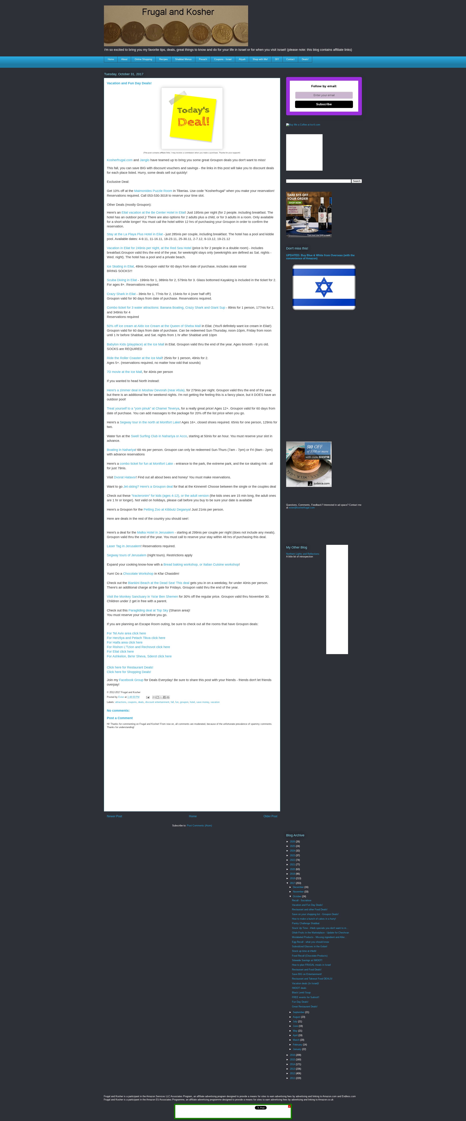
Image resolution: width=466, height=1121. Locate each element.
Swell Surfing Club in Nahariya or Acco (159, 436)
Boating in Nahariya (121, 450)
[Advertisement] (170, 840)
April (295, 1035)
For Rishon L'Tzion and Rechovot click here (138, 647)
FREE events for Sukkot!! (305, 997)
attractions (120, 702)
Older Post (270, 816)
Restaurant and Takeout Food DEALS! (312, 978)
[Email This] (154, 697)
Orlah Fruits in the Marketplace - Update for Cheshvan (320, 932)
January (297, 1049)
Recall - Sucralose (301, 900)
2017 (293, 883)
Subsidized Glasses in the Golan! (309, 946)
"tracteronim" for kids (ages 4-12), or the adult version (170, 495)
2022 (293, 860)
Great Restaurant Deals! (304, 1006)
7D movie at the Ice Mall (124, 372)
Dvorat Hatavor (125, 477)
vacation (215, 702)
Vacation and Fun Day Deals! (307, 905)
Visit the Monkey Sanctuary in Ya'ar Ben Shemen (142, 596)
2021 (293, 864)
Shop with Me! (260, 59)
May (295, 1030)
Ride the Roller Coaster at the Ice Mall (134, 358)
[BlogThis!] (157, 697)
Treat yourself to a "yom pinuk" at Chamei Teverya (143, 408)
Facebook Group (131, 680)
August (297, 1017)
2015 (293, 1059)
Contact (290, 59)
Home (111, 59)
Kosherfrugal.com (120, 160)
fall (172, 702)
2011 (293, 1078)
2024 (293, 850)
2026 (293, 841)
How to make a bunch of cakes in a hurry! (314, 918)
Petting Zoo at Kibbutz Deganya (167, 509)
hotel (192, 702)
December (298, 887)
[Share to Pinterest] (168, 697)
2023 (293, 855)
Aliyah (242, 59)
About (124, 59)
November (298, 891)
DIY (277, 59)
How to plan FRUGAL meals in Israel (311, 964)
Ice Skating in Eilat (120, 266)
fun (177, 702)
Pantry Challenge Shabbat (305, 923)
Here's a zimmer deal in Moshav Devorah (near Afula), (146, 390)
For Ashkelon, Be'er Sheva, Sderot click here (139, 656)
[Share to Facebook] (164, 697)
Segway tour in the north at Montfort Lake (150, 422)
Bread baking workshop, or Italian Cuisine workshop (201, 564)
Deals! (305, 59)
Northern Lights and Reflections (302, 553)
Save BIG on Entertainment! (307, 974)
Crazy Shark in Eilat (122, 294)
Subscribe (324, 104)
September (299, 1012)
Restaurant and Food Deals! (306, 969)
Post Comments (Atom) (199, 825)
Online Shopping (143, 59)
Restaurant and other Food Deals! (309, 909)
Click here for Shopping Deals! (129, 672)
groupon (184, 702)
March (296, 1040)
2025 (293, 846)
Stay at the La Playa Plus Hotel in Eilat (135, 234)
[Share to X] (161, 697)
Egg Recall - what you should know (310, 942)
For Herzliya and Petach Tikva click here (136, 638)
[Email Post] (147, 697)
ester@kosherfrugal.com (302, 507)
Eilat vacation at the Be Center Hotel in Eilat (153, 212)
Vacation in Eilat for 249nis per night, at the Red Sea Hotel (149, 248)
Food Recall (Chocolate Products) (309, 955)
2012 (293, 1073)
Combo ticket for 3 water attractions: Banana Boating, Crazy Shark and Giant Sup (166, 307)
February (298, 1044)
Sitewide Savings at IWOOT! (307, 960)
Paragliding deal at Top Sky (148, 610)
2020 (293, 869)
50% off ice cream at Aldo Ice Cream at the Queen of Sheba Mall (154, 326)
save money (202, 702)
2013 (293, 1068)
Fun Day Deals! (300, 1001)
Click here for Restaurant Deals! (130, 667)
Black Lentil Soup (301, 992)
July (295, 1021)
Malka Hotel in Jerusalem (155, 532)
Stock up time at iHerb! (304, 951)
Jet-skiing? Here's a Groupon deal (148, 486)
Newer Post (114, 816)
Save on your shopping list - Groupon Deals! (315, 914)
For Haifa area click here (125, 642)
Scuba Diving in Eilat (122, 280)
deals (141, 702)
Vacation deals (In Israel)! (305, 983)
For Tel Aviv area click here (126, 633)
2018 (293, 878)
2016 (293, 1055)
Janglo (144, 160)
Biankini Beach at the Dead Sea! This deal (158, 583)
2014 (293, 1064)
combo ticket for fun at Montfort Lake (146, 463)
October (297, 896)
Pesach (203, 59)
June (296, 1026)
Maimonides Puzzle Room (153, 191)
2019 (293, 873)
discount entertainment (157, 702)
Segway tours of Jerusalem (126, 555)
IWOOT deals (299, 988)
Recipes (163, 59)
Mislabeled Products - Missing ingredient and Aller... (319, 937)
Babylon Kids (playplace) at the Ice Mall (135, 344)
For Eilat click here (120, 651)
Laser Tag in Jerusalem (124, 546)
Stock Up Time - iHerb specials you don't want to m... (320, 928)
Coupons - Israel (223, 59)
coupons (132, 702)
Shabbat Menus (183, 59)
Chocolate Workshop (138, 573)
